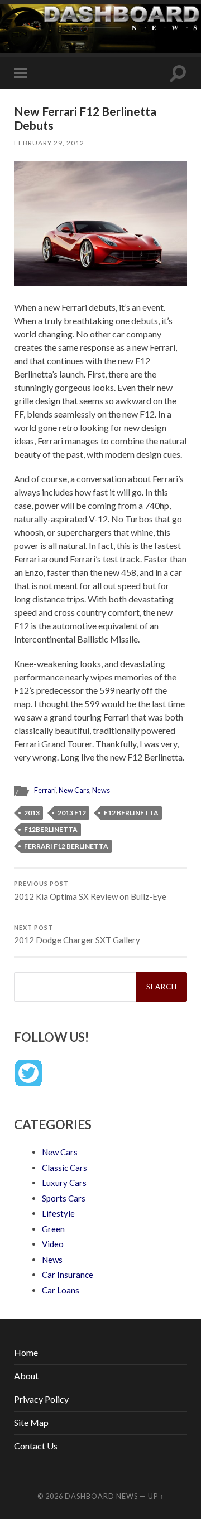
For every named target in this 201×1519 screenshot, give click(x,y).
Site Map (31, 1422)
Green (53, 1229)
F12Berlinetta (51, 829)
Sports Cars (63, 1198)
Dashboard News (101, 1496)
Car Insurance (67, 1275)
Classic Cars (64, 1168)
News (101, 790)
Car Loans (60, 1290)
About (26, 1375)
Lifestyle (58, 1213)
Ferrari (45, 790)
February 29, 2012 (49, 143)
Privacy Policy (41, 1399)
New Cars (74, 790)
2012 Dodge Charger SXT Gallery (77, 934)
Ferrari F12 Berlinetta (66, 846)
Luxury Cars (64, 1183)
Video (53, 1244)
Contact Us (36, 1445)
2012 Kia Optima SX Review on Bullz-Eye (90, 890)
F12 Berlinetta (131, 812)
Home (26, 1352)
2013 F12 (72, 812)
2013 (32, 812)
